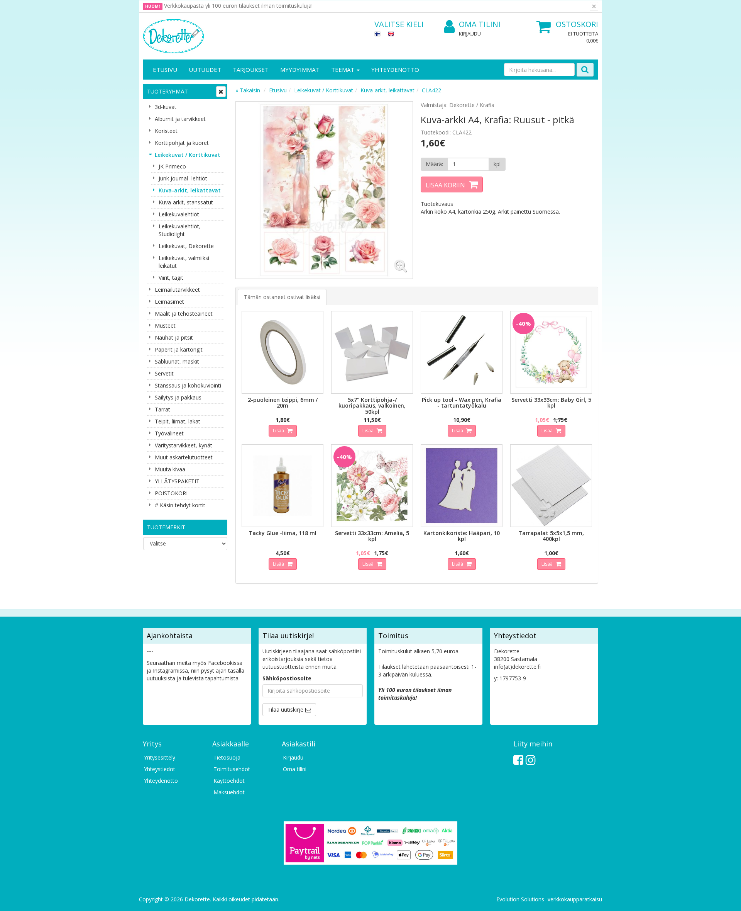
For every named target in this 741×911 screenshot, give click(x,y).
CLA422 (431, 90)
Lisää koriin (445, 185)
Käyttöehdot (229, 780)
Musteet (165, 325)
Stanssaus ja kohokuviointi (188, 385)
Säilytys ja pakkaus (178, 397)
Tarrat (162, 409)
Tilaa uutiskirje (285, 709)
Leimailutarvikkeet (177, 289)
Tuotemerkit (166, 527)
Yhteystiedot (159, 769)
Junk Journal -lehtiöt (183, 178)
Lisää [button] (279, 430)
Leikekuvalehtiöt (179, 214)
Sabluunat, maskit (177, 361)
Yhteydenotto (395, 69)
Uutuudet (205, 69)
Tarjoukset (251, 69)
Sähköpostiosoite (286, 678)
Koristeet (166, 130)
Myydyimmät (300, 69)
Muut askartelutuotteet (184, 457)
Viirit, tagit (171, 277)
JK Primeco (172, 166)
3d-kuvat (165, 106)
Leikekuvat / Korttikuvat (187, 154)
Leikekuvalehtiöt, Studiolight (180, 230)
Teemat (343, 69)
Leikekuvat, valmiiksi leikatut (184, 261)
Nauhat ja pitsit (174, 337)
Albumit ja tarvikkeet (180, 118)
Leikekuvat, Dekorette (186, 246)
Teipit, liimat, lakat (177, 421)
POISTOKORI (171, 493)
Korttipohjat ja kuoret (182, 142)
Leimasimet (169, 301)
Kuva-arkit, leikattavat (190, 190)
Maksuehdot (229, 792)
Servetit (164, 373)
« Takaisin (247, 90)
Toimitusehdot (231, 769)
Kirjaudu (470, 33)
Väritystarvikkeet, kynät (183, 445)
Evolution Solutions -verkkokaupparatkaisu (549, 899)
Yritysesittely (159, 757)
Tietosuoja (226, 757)
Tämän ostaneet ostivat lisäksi (282, 297)
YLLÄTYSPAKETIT (177, 481)
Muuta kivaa (170, 469)
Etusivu (165, 69)
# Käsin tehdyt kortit (180, 505)
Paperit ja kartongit (179, 349)
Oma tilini (480, 24)
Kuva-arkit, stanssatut (186, 202)
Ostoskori (577, 24)
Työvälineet (169, 433)
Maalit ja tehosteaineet (184, 313)
